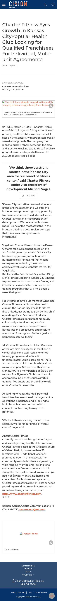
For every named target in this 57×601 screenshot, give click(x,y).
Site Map (21, 592)
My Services (27, 575)
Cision (32, 597)
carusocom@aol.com (32, 509)
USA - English (9, 66)
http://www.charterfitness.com (21, 493)
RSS (30, 592)
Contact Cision (28, 566)
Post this (30, 195)
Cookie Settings (41, 592)
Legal (13, 592)
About (28, 571)
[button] (45, 4)
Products (28, 569)
